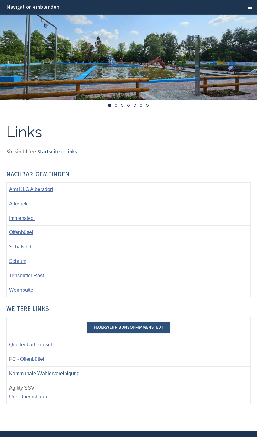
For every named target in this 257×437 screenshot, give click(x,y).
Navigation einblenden (33, 7)
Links (71, 152)
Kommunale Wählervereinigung (44, 373)
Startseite (48, 152)
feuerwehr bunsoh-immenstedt (128, 327)
